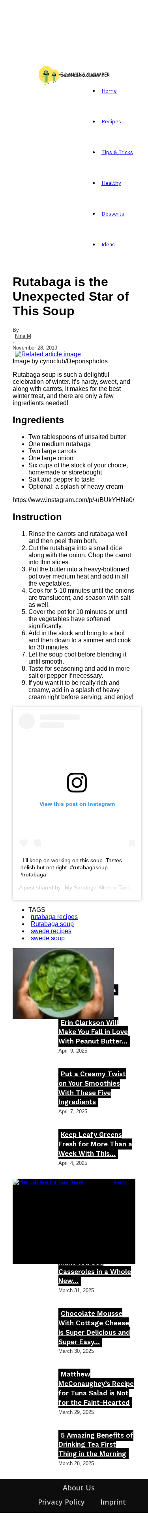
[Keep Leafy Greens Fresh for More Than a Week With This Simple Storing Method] (63, 983)
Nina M (23, 336)
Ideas (108, 244)
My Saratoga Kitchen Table (98, 887)
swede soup (48, 938)
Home (109, 91)
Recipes (111, 122)
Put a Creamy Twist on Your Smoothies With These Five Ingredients (92, 1088)
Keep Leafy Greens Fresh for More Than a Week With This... (95, 1144)
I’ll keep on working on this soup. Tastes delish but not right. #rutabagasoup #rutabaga (71, 867)
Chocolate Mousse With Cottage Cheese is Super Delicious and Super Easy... (94, 1327)
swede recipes (51, 931)
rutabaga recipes (54, 916)
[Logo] (15, 74)
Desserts (112, 214)
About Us (79, 1487)
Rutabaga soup (52, 924)
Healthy (111, 183)
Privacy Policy (61, 1502)
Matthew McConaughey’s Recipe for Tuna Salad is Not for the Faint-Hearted (96, 1388)
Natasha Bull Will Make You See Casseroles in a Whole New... (94, 1267)
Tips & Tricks (117, 152)
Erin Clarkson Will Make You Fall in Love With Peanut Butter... (93, 1032)
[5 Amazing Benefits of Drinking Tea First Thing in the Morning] (63, 1214)
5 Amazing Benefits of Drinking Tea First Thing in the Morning (95, 1444)
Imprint (113, 1502)
